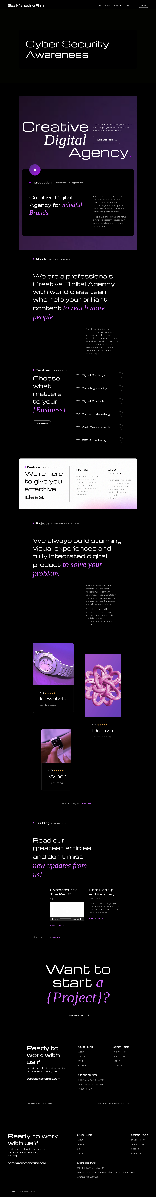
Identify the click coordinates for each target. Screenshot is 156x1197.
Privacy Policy (119, 1052)
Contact (82, 1065)
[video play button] (35, 170)
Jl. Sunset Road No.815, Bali (91, 1084)
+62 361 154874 (85, 1089)
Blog (80, 1061)
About (81, 1052)
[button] (67, 911)
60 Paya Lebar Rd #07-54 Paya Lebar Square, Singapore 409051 (107, 1172)
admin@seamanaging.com (27, 1163)
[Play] (53, 919)
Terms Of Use (118, 1056)
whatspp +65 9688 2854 (88, 1177)
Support (116, 1061)
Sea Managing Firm (26, 5)
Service (81, 1056)
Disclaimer (117, 1065)
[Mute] (78, 919)
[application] (67, 911)
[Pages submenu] (121, 5)
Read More (55, 925)
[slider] (65, 918)
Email (143, 5)
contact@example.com (43, 1078)
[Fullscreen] (81, 919)
